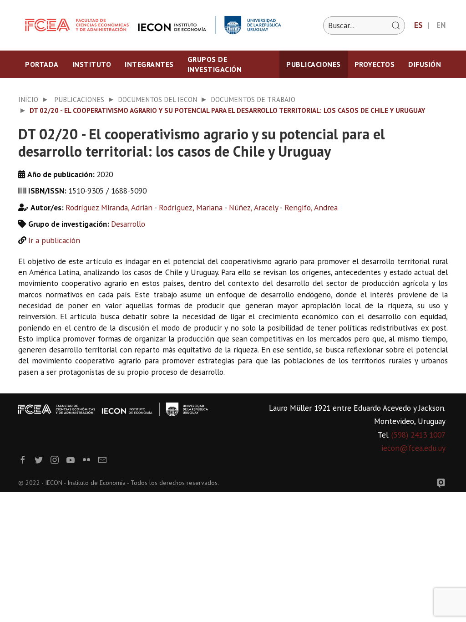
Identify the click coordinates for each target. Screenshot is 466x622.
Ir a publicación (54, 240)
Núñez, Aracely (253, 207)
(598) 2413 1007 (418, 434)
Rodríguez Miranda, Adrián (109, 207)
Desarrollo (128, 224)
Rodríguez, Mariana (191, 207)
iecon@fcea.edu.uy (413, 448)
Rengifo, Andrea (311, 207)
